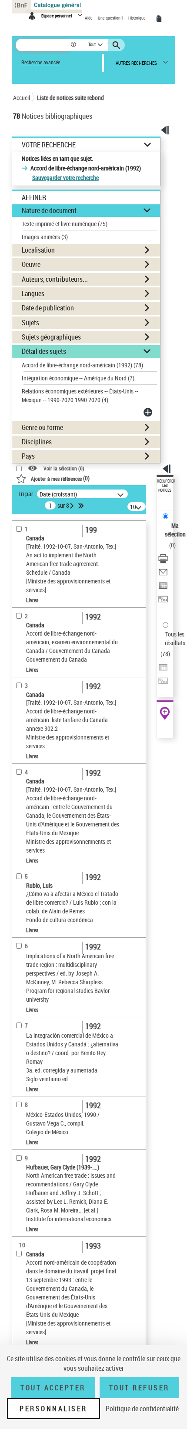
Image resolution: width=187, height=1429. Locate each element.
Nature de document (49, 210)
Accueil (21, 97)
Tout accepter (53, 1387)
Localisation (38, 250)
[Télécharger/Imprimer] (163, 559)
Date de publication (48, 308)
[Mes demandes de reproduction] (160, 18)
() (60, 478)
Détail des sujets (44, 351)
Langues (33, 293)
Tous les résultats (175, 638)
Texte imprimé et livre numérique (64, 224)
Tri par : (27, 494)
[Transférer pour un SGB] (163, 600)
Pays (28, 456)
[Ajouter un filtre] (149, 412)
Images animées (45, 237)
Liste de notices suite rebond (70, 97)
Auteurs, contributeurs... (55, 279)
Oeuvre (31, 264)
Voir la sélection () (63, 468)
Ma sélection (175, 529)
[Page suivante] (72, 506)
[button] (74, 45)
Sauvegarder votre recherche (65, 177)
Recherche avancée (40, 62)
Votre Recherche (49, 145)
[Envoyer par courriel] (163, 573)
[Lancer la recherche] (117, 45)
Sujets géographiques (51, 337)
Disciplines (37, 441)
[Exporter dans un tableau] (163, 586)
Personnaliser (53, 1408)
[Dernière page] (81, 506)
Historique (137, 18)
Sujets (30, 322)
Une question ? (111, 18)
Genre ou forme (42, 427)
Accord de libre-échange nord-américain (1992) (82, 365)
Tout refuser (139, 1387)
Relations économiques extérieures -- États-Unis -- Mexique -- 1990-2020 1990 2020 (80, 395)
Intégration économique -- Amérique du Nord (78, 378)
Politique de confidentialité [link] (142, 1408)
